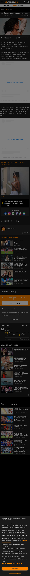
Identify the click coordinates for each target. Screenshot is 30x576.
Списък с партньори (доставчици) (12, 563)
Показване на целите (15, 573)
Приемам (15, 568)
